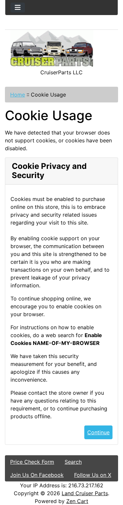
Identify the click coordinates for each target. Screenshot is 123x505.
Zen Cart (77, 501)
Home (17, 94)
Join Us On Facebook (37, 475)
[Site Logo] (61, 49)
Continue (98, 432)
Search (73, 462)
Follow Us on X (92, 475)
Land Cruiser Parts (85, 493)
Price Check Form (32, 462)
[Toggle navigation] (17, 7)
